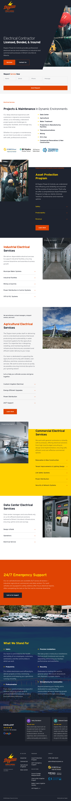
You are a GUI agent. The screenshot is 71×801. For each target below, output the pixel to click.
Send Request (35, 88)
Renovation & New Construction (47, 460)
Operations (7, 536)
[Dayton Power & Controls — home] (10, 7)
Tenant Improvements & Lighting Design (50, 466)
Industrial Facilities (10, 278)
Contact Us (22, 62)
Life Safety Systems (43, 473)
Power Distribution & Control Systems (17, 290)
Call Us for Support (13, 595)
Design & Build (9, 529)
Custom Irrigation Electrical (13, 384)
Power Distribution (10, 396)
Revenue (39, 219)
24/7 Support (8, 403)
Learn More (42, 228)
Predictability (40, 213)
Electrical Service (10, 542)
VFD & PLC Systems (11, 296)
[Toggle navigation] (66, 7)
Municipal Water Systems (12, 271)
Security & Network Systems (46, 485)
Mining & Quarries (10, 284)
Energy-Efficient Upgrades (13, 390)
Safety (38, 206)
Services (9, 62)
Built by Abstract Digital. (62, 798)
